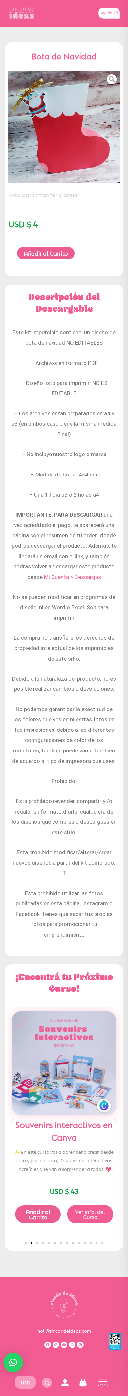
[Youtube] (64, 1345)
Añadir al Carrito (46, 253)
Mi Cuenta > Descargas (72, 577)
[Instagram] (56, 1345)
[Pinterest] (80, 1345)
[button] (12, 1121)
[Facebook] (47, 1345)
